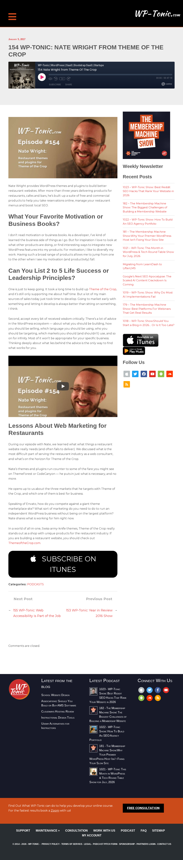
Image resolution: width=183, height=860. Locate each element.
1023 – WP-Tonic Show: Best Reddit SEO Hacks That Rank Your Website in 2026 (148, 191)
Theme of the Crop (102, 289)
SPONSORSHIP (127, 844)
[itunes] (141, 690)
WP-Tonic (33, 844)
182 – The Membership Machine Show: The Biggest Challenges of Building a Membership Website (145, 207)
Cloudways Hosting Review (57, 711)
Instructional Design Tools (57, 717)
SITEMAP (158, 830)
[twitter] (150, 690)
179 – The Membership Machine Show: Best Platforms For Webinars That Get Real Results (147, 308)
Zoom (55, 810)
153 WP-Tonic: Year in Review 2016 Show (89, 613)
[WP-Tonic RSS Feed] (126, 384)
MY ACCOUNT (92, 835)
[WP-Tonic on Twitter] (135, 373)
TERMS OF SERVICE (71, 844)
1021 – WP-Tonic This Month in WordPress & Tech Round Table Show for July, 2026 (148, 252)
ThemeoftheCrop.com (24, 543)
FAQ (144, 830)
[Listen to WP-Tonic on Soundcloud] (169, 373)
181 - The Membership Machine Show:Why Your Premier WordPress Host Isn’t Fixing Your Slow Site (107, 754)
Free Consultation (143, 808)
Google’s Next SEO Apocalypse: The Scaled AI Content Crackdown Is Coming (147, 280)
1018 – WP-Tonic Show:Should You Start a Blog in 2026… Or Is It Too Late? (148, 323)
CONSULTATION (76, 830)
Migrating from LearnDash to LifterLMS (142, 266)
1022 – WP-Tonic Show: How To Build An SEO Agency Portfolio (147, 221)
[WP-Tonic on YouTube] (152, 373)
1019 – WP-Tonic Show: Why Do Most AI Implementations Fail (148, 294)
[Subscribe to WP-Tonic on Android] (161, 373)
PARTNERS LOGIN (146, 844)
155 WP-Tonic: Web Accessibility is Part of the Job (37, 613)
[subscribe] (141, 697)
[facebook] (158, 690)
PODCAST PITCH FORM (105, 844)
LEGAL (87, 844)
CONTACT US (164, 844)
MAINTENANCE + (48, 830)
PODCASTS (35, 584)
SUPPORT (23, 830)
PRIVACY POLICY (51, 844)
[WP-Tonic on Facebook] (144, 373)
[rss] (158, 697)
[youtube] (166, 690)
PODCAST (128, 830)
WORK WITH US (104, 830)
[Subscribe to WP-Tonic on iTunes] (126, 373)
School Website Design (55, 695)
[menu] (12, 11)
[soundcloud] (150, 697)
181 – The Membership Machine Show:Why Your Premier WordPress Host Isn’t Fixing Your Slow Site (147, 235)
